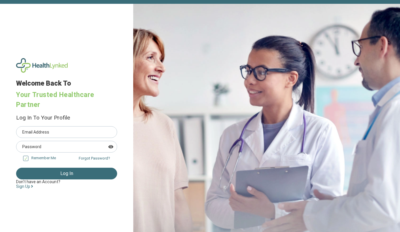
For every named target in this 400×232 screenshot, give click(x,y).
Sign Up (23, 186)
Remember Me (43, 158)
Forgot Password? (94, 158)
